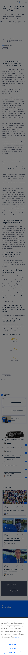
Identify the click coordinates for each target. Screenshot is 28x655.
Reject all (12, 648)
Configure (12, 644)
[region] (14, 636)
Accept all (12, 652)
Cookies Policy (17, 637)
